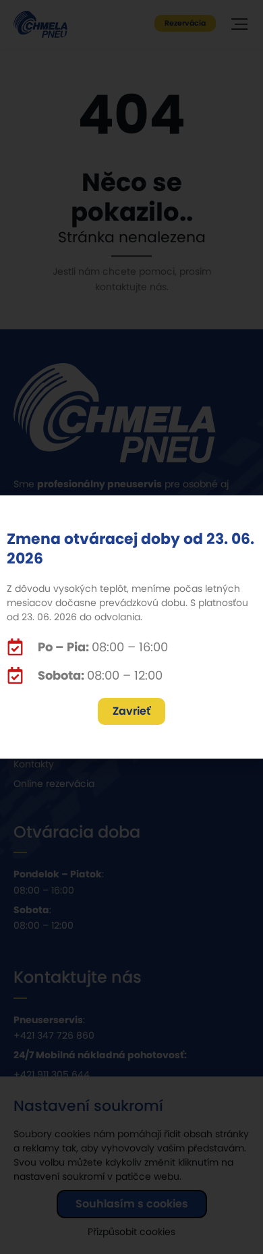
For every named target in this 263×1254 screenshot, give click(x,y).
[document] (131, 627)
